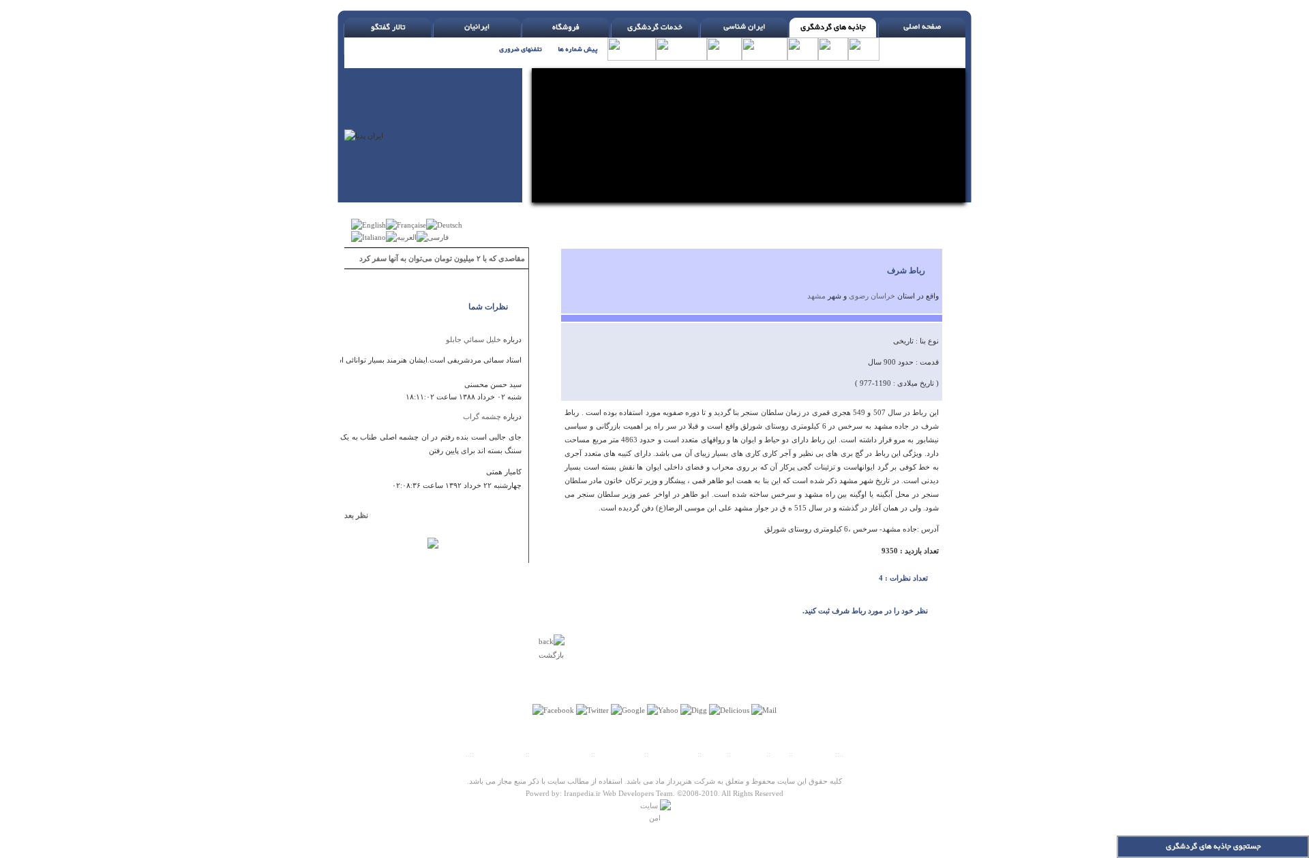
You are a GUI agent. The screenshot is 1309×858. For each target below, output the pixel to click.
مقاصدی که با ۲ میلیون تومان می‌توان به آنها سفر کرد (442, 258)
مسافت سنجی (619, 754)
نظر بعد (362, 515)
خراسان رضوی (872, 296)
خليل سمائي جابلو (473, 339)
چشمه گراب (482, 416)
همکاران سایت (672, 754)
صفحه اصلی (814, 754)
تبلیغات (714, 754)
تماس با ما (749, 754)
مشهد (816, 296)
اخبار (779, 754)
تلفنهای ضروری (500, 754)
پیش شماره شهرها (560, 754)
